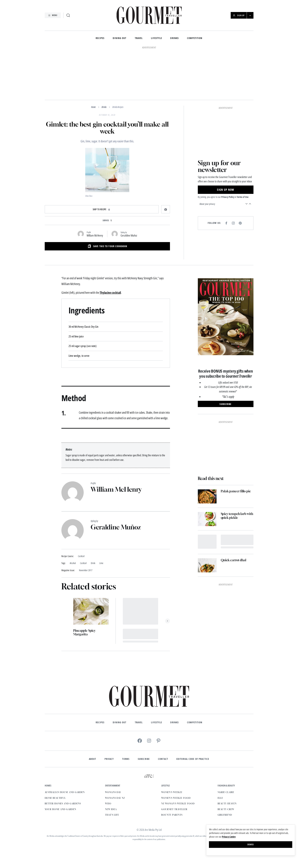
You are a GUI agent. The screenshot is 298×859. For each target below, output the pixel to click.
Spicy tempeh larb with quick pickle (237, 515)
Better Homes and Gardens (63, 803)
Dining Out (119, 38)
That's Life (112, 815)
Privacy (109, 759)
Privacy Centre (229, 836)
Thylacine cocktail (110, 292)
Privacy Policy (227, 197)
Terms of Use (242, 197)
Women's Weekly (171, 792)
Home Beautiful (55, 798)
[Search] (68, 15)
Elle (220, 798)
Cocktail (83, 563)
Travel (139, 38)
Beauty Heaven (227, 803)
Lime (101, 563)
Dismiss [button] (250, 844)
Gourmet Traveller (174, 809)
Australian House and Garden (65, 792)
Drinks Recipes (117, 107)
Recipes (100, 38)
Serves (106, 220)
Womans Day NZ (115, 798)
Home (93, 107)
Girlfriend (225, 815)
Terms (125, 759)
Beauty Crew (226, 809)
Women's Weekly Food (175, 798)
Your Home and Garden (60, 809)
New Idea (111, 809)
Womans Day (113, 792)
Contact (163, 759)
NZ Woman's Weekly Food (177, 803)
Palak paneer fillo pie (236, 491)
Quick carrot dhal (233, 560)
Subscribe (144, 759)
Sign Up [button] (241, 15)
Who (108, 803)
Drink (93, 563)
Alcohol (73, 563)
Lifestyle (156, 38)
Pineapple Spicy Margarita (84, 632)
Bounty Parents (171, 815)
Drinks (174, 38)
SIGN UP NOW (225, 190)
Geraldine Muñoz (129, 235)
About (92, 759)
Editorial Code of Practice (192, 759)
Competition (194, 38)
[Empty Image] (207, 542)
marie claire (226, 792)
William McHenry (95, 235)
